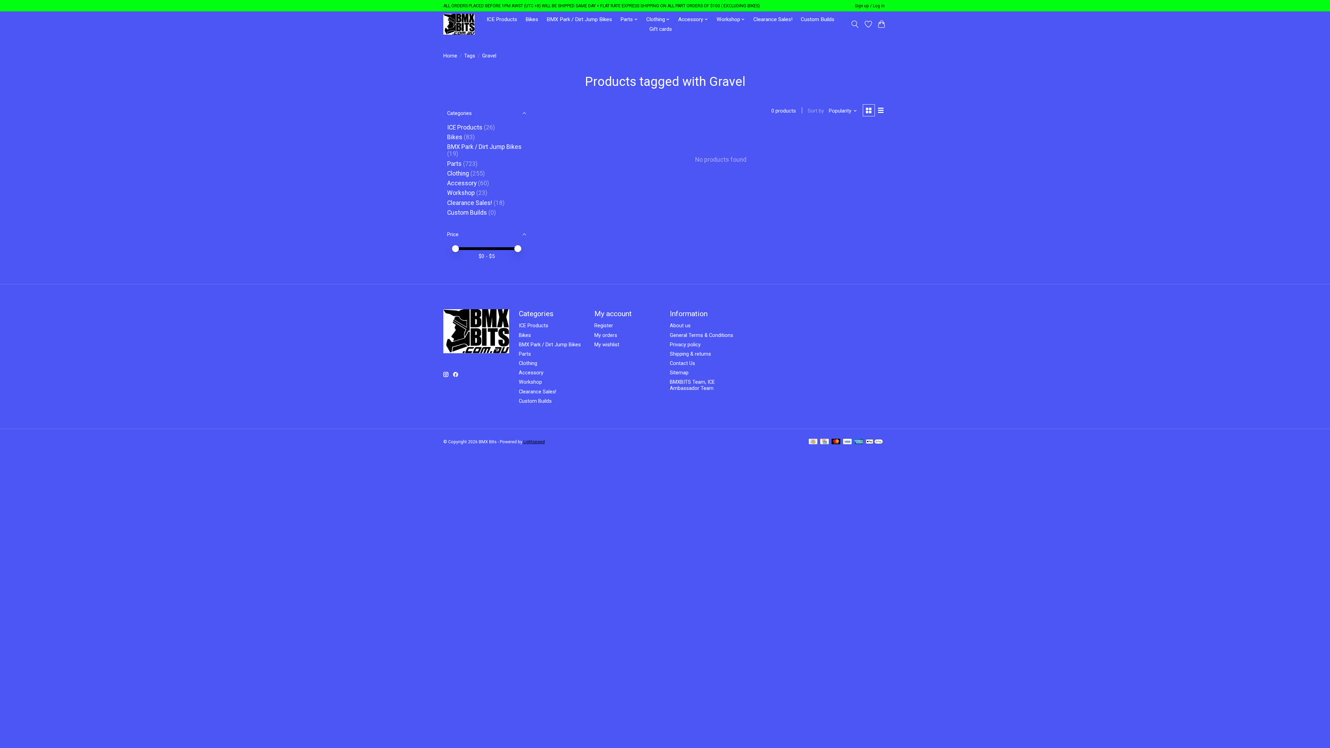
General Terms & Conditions (701, 335)
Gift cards (660, 29)
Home (450, 56)
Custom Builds (817, 19)
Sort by (816, 111)
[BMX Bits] (459, 24)
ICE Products (502, 19)
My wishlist (606, 344)
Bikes (531, 19)
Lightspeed (534, 441)
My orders (605, 335)
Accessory (462, 183)
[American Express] (858, 442)
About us (680, 325)
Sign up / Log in (870, 5)
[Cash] (813, 442)
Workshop (461, 192)
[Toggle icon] (855, 24)
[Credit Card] (824, 442)
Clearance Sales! (772, 19)
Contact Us (682, 363)
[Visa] (847, 442)
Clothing (458, 173)
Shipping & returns (690, 354)
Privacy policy (685, 344)
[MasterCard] (836, 442)
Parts (454, 163)
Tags (469, 56)
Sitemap (679, 372)
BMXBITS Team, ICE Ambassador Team (692, 385)
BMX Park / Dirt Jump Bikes (579, 19)
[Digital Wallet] (874, 442)
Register (603, 325)
